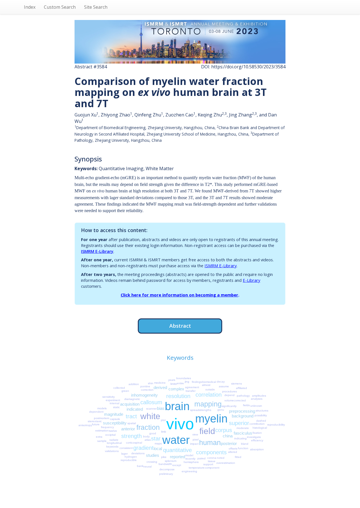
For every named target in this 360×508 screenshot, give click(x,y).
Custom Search (60, 7)
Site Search (95, 7)
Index (29, 7)
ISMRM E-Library (97, 251)
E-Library (251, 280)
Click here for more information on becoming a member (179, 295)
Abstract (180, 325)
